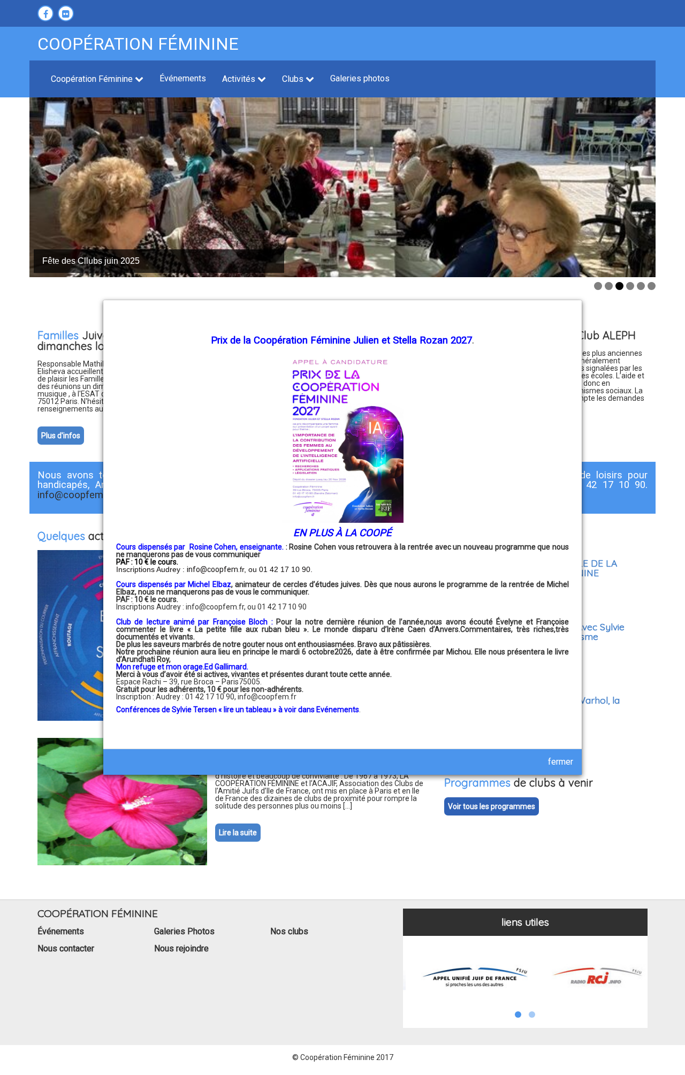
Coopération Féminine (93, 79)
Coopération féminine (138, 44)
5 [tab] (641, 286)
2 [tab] (609, 286)
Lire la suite (238, 832)
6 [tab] (652, 286)
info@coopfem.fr (267, 696)
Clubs (294, 79)
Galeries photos (360, 78)
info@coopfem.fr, (216, 607)
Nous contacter (65, 948)
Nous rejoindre (181, 948)
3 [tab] (619, 286)
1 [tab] (598, 286)
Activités (239, 79)
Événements (182, 78)
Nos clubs (289, 931)
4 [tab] (630, 286)
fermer (560, 762)
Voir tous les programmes (491, 806)
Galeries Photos (184, 931)
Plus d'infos (60, 435)
